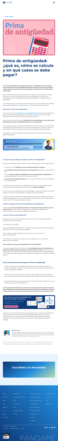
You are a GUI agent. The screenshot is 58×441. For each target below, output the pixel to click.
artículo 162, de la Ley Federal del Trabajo (25, 113)
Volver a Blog (9, 16)
